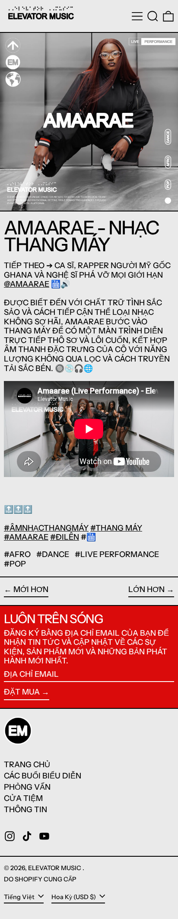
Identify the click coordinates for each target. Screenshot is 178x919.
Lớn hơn (146, 589)
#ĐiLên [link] (64, 537)
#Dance (52, 554)
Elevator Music (55, 868)
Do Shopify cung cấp (40, 879)
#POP (15, 564)
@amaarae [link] (26, 284)
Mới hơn (30, 589)
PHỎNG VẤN (27, 787)
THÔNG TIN (25, 809)
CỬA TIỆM (23, 798)
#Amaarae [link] (26, 537)
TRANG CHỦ (27, 764)
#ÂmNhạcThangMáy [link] (46, 528)
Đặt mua (22, 692)
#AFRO (17, 554)
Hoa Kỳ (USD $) (74, 897)
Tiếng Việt (20, 897)
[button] (153, 16)
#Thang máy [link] (116, 528)
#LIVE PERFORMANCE (117, 554)
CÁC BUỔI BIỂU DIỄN (42, 776)
